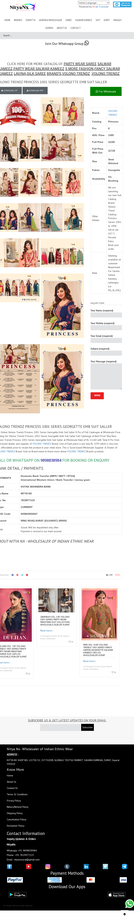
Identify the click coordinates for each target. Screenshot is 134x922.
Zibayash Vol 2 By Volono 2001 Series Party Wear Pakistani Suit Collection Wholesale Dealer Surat (55, 621)
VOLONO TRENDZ (76, 74)
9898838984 (50, 460)
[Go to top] (125, 914)
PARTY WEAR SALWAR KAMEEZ (38, 69)
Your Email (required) (102, 336)
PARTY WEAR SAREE (80, 64)
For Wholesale (107, 91)
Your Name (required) (102, 310)
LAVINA (20, 74)
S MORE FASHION (79, 69)
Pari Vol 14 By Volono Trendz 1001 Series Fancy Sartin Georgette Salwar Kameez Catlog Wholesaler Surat (98, 650)
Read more (46, 630)
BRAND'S (54, 74)
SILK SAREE (36, 74)
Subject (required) (100, 348)
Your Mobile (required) (102, 323)
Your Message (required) (104, 361)
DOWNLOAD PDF (35, 90)
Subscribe (87, 727)
